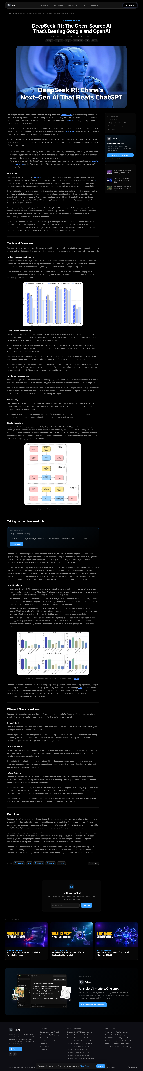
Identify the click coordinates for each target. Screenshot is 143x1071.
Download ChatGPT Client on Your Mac (79, 1032)
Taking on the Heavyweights (117, 123)
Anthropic (49, 41)
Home (9, 13)
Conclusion (111, 129)
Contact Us (43, 1044)
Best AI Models (58, 5)
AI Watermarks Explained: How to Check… (118, 1041)
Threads (51, 863)
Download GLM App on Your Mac (78, 1052)
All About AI (44, 5)
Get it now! (16, 1049)
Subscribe (86, 905)
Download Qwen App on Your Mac (78, 1055)
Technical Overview (114, 120)
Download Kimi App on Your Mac (77, 1050)
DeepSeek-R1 (66, 115)
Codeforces (70, 120)
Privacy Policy (44, 1050)
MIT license (69, 131)
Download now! (17, 544)
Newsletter (94, 5)
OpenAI (94, 41)
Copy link (94, 863)
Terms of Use (44, 1047)
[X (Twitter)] (15, 1054)
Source (76, 679)
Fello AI (14, 5)
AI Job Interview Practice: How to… (116, 1032)
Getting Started (73, 5)
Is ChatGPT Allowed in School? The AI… (118, 1044)
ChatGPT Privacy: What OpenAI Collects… (118, 1038)
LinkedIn (40, 863)
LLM (87, 41)
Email (62, 863)
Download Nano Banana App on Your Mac (80, 1058)
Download (131, 5)
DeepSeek (59, 41)
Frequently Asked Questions (49, 1035)
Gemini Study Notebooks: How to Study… (118, 1047)
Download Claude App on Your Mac (78, 1035)
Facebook (20, 863)
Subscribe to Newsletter (48, 1041)
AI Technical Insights (19, 13)
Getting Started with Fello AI (49, 1032)
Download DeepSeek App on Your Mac (79, 1041)
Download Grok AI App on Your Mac (78, 1047)
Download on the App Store (93, 1005)
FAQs (84, 5)
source (66, 509)
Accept (100, 1066)
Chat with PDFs (45, 1038)
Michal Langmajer (58, 37)
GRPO (80, 688)
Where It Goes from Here (116, 126)
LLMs (95, 180)
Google (68, 41)
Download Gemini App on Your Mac (78, 1038)
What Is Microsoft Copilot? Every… (116, 1035)
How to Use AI (78, 41)
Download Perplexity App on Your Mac (79, 1044)
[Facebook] (10, 1054)
